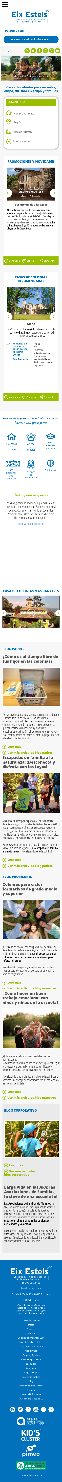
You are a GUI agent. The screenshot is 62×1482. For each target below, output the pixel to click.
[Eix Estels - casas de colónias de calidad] (31, 22)
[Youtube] (45, 52)
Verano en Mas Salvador (31, 204)
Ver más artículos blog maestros (31, 988)
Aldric (31, 324)
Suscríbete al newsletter (31, 1342)
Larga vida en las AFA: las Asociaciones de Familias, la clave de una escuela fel (31, 1191)
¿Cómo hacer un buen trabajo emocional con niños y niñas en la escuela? (30, 997)
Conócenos (31, 1333)
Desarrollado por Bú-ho (31, 1475)
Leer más (14, 747)
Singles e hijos (31, 1372)
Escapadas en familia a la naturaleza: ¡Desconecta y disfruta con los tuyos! (28, 762)
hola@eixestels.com (31, 1288)
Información (14, 260)
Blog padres (13, 649)
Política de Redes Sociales (31, 1385)
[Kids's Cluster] (31, 1439)
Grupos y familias (31, 1355)
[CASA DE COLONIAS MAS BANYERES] (31, 612)
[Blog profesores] (31, 939)
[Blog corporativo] (32, 1157)
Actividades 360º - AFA (31, 75)
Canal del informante (31, 1394)
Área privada (31, 1350)
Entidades (31, 1363)
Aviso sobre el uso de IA (31, 1398)
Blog (31, 1381)
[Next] (54, 193)
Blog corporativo (20, 1110)
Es (2, 51)
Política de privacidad (31, 1359)
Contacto (31, 260)
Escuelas (31, 1329)
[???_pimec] (31, 1456)
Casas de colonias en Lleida (31, 1313)
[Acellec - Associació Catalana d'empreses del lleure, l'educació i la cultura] (31, 1424)
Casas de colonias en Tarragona (31, 1310)
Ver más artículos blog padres (30, 753)
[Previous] (7, 193)
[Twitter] (33, 52)
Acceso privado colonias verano (31, 39)
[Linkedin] (57, 52)
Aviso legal (31, 1368)
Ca (8, 51)
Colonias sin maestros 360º (31, 1337)
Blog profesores (17, 876)
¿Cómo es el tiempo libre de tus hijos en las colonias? (30, 659)
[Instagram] (51, 52)
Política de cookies (31, 1376)
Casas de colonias (31, 1320)
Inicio (31, 1324)
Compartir (48, 260)
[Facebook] (39, 52)
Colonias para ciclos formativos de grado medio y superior (29, 888)
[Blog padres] (31, 706)
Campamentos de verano (31, 1346)
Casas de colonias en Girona (31, 1307)
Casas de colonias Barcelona (31, 1305)
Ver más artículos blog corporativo (20, 1173)
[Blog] (27, 52)
